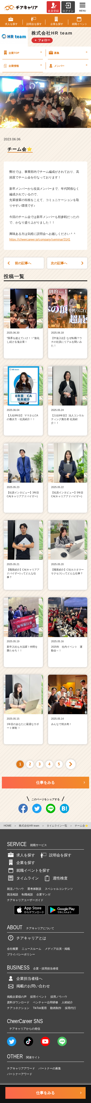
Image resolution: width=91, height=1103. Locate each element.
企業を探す (25, 863)
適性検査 (60, 878)
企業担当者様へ (29, 979)
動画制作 (55, 1008)
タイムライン (27, 878)
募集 (70, 52)
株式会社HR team (29, 825)
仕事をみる (45, 782)
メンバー (70, 65)
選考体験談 (34, 888)
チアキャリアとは (31, 938)
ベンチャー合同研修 (45, 1002)
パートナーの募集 (49, 1068)
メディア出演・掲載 (57, 948)
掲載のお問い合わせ (33, 986)
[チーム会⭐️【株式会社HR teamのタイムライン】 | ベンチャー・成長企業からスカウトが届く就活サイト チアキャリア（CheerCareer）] (21, 7)
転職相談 (27, 894)
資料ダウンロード (18, 1002)
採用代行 (70, 1008)
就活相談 (12, 894)
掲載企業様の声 (17, 996)
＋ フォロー (42, 40)
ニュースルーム (31, 948)
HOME (7, 825)
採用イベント (38, 996)
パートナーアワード (19, 1074)
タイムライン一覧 (57, 825)
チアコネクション (18, 1008)
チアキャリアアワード (21, 1068)
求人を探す (25, 855)
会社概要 (12, 948)
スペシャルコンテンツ (59, 888)
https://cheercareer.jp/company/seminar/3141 (39, 239)
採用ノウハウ (58, 996)
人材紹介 (67, 1002)
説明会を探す (60, 855)
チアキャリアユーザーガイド (25, 900)
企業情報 (25, 65)
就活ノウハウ (15, 888)
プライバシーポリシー (21, 954)
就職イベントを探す (33, 870)
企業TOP (25, 52)
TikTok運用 (40, 1008)
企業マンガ (43, 894)
